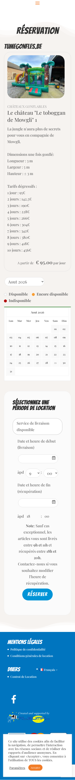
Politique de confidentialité (27, 649)
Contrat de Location (23, 677)
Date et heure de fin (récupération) (34, 488)
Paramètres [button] (17, 768)
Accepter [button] (35, 767)
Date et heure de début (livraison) (37, 444)
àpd (21, 472)
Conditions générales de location (31, 656)
